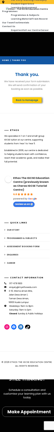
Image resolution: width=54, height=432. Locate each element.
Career (44, 30)
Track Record (40, 18)
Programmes (9, 11)
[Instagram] (7, 327)
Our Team (8, 22)
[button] (27, 100)
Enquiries (16, 30)
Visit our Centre (31, 30)
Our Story (13, 229)
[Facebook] (13, 327)
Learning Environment (24, 7)
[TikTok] (27, 327)
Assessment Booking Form (23, 246)
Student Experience (22, 3)
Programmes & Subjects (25, 15)
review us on (22, 204)
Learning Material (21, 18)
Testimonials (21, 22)
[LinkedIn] (20, 327)
